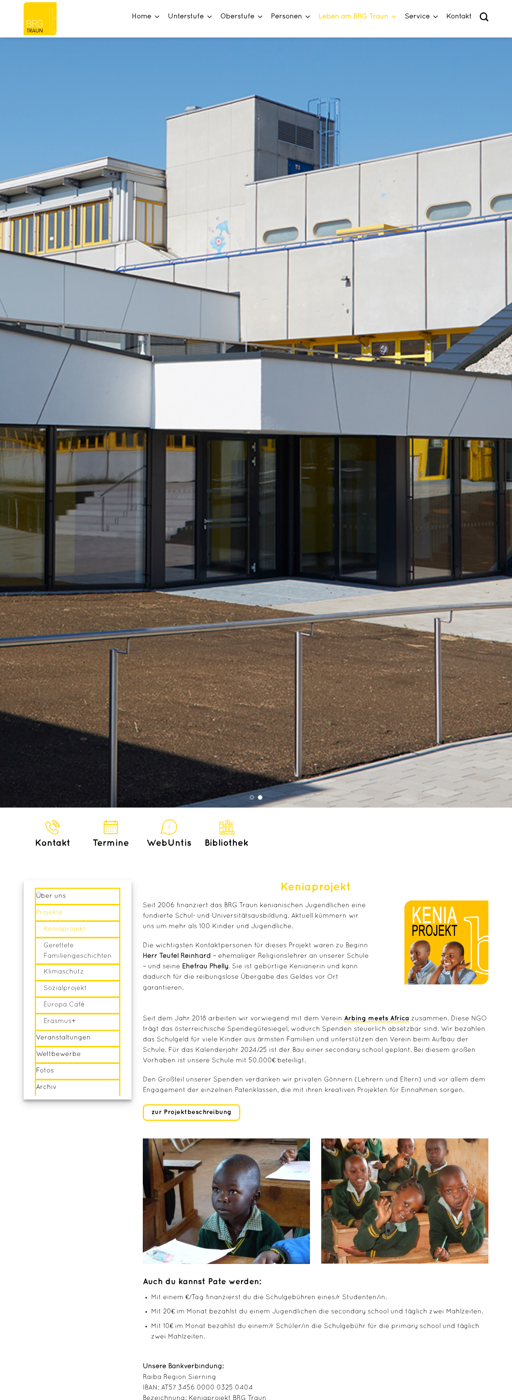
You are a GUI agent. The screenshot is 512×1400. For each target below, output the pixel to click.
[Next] (492, 423)
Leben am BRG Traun (353, 16)
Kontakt (459, 16)
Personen (286, 16)
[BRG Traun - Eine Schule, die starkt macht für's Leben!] (43, 18)
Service (417, 16)
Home (141, 16)
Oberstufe (237, 16)
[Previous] (20, 423)
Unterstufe (186, 16)
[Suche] (484, 17)
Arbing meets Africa (376, 1019)
